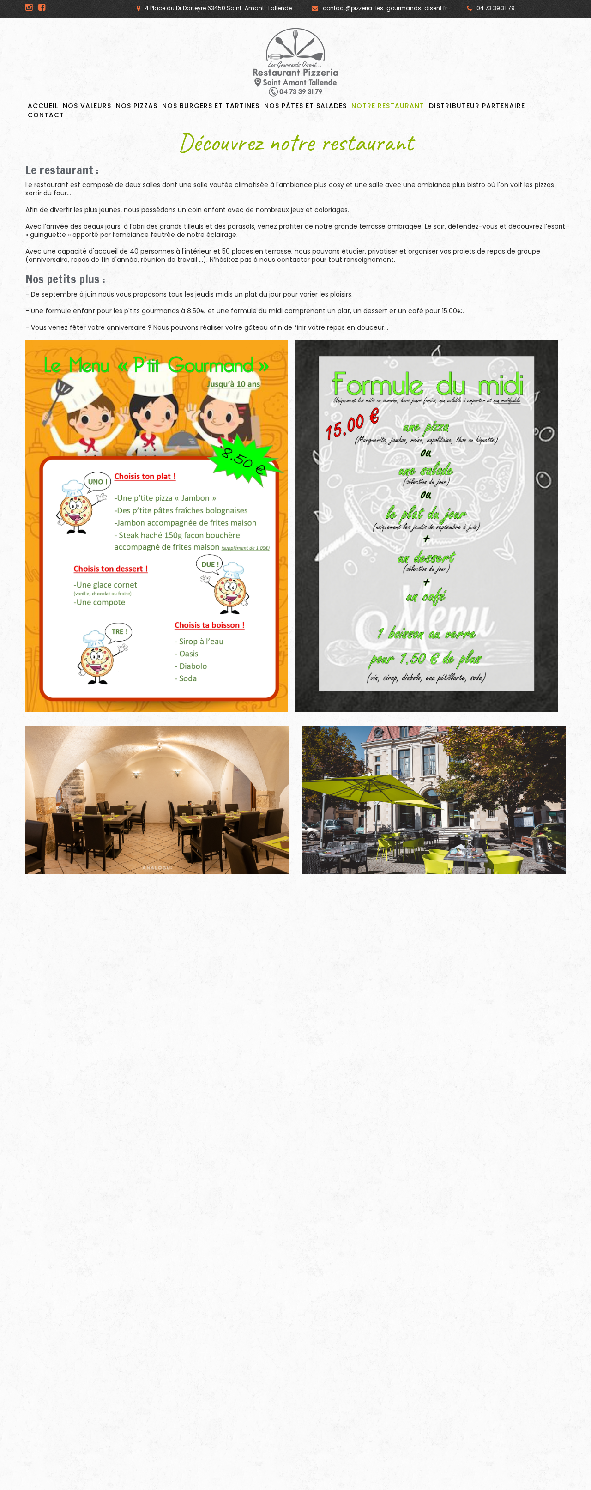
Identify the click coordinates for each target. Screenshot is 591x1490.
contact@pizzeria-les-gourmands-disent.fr (385, 8)
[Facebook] (41, 7)
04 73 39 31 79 (495, 8)
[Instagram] (28, 7)
